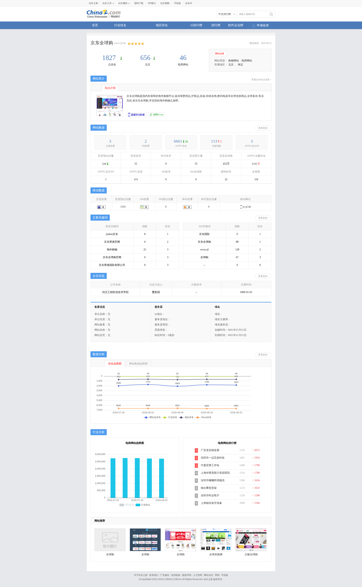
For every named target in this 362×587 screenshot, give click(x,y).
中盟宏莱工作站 (210, 465)
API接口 (152, 3)
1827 (109, 57)
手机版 (224, 575)
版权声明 (186, 575)
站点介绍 (110, 88)
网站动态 (208, 575)
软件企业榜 (235, 25)
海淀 (240, 64)
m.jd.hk (247, 206)
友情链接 (175, 575)
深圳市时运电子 (210, 495)
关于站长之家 (140, 575)
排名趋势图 (114, 363)
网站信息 (219, 53)
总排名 (112, 64)
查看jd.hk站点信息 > (262, 79)
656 (145, 57)
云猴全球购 (251, 554)
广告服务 (164, 575)
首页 (95, 25)
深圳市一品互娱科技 (213, 457)
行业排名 (120, 25)
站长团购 (164, 3)
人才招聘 (197, 575)
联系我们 (153, 575)
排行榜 (215, 25)
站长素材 (122, 3)
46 (183, 57)
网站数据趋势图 (138, 363)
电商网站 (183, 64)
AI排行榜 (196, 25)
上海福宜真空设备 (211, 503)
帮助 (217, 575)
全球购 (110, 554)
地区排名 (162, 25)
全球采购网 (215, 554)
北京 (147, 64)
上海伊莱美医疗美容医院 (215, 472)
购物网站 (233, 60)
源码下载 (138, 3)
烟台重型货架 (209, 487)
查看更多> (263, 128)
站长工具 (107, 3)
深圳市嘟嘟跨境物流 (213, 480)
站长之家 (93, 3)
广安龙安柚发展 (210, 450)
